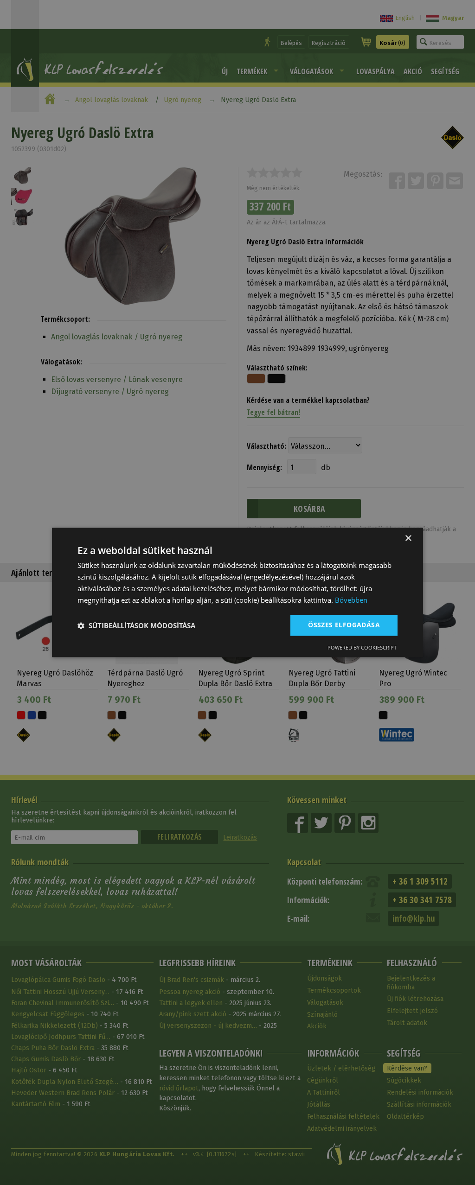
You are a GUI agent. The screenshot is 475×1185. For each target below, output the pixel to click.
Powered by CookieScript (362, 647)
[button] (136, 625)
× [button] (407, 538)
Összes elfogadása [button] (344, 625)
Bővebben (351, 600)
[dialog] (237, 592)
